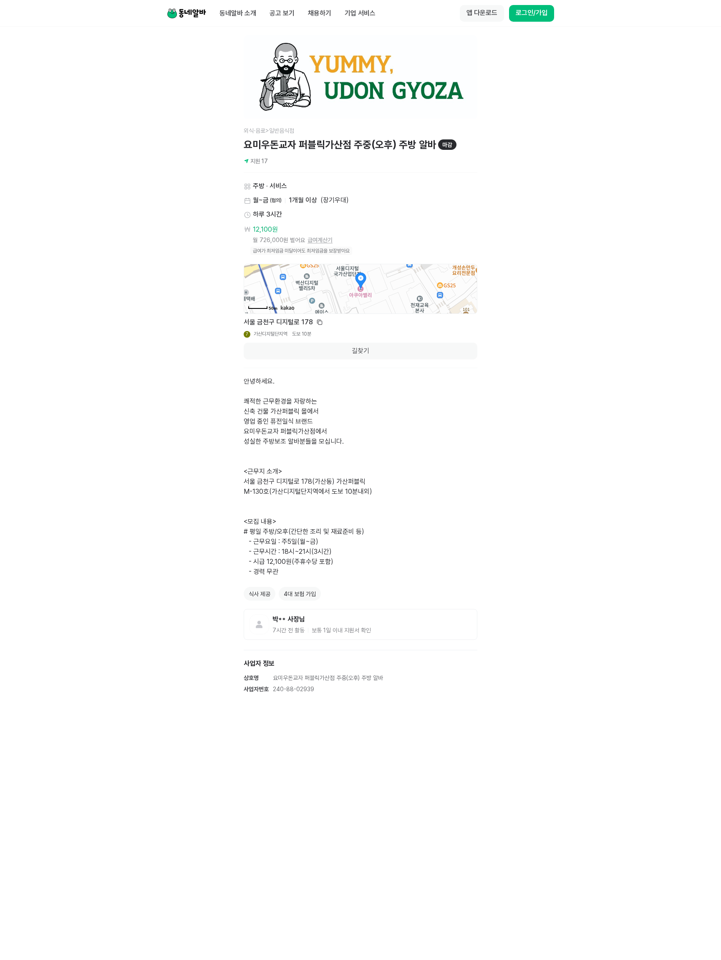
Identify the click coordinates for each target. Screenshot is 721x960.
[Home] (186, 13)
